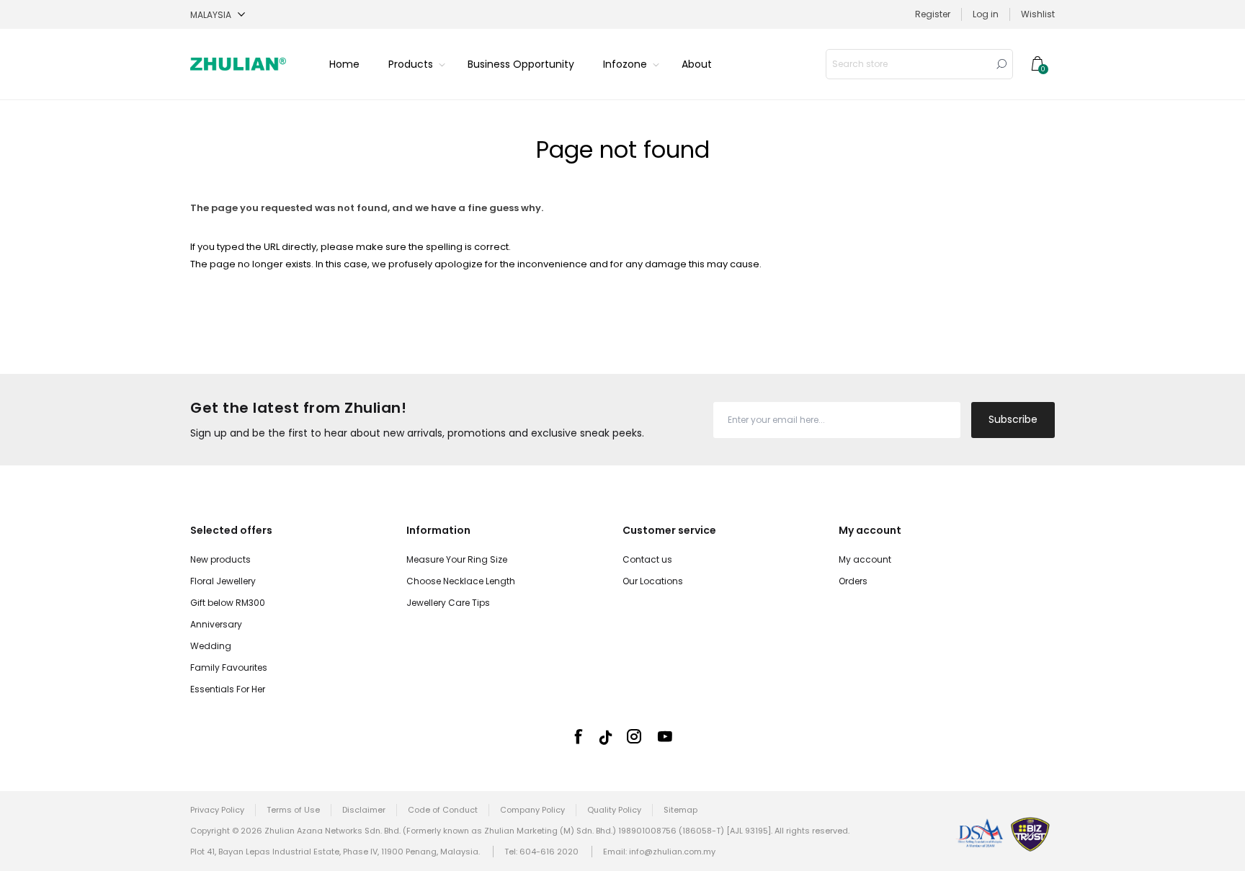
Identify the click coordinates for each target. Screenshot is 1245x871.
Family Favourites (228, 667)
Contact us (647, 559)
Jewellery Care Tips (448, 603)
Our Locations (652, 581)
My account (865, 559)
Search (1001, 64)
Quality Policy (614, 810)
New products (220, 559)
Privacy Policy (217, 810)
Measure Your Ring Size (456, 559)
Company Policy (532, 810)
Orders (853, 581)
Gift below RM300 (227, 603)
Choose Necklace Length (460, 581)
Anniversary (216, 624)
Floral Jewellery (223, 581)
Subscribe (1013, 419)
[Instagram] (634, 736)
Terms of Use (293, 810)
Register (932, 14)
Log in (986, 14)
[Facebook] (578, 736)
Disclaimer (363, 810)
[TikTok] (605, 737)
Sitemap (680, 810)
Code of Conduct (443, 810)
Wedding (210, 646)
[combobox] (908, 64)
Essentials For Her (227, 689)
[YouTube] (665, 736)
